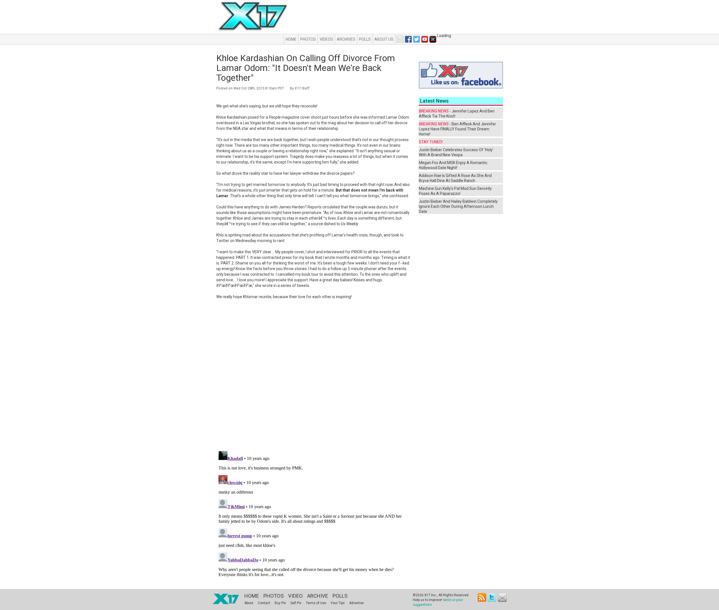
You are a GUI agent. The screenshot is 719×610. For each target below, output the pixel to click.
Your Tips (338, 603)
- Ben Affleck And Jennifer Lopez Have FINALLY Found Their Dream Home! (457, 129)
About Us (383, 39)
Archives (346, 39)
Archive (317, 596)
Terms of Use (316, 603)
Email (502, 597)
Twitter (492, 597)
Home (291, 39)
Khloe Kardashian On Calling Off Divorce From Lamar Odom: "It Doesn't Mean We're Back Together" (305, 68)
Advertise (356, 603)
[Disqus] (313, 375)
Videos (326, 39)
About (248, 603)
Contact (264, 603)
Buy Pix (280, 603)
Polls (365, 39)
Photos (308, 39)
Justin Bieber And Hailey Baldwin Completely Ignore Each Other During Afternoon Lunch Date (458, 206)
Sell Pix (295, 603)
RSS (482, 597)
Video (295, 596)
